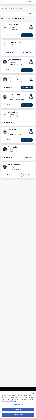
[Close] (34, 393)
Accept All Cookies (18, 414)
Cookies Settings (18, 404)
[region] (18, 404)
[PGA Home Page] (3, 2)
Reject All (18, 409)
